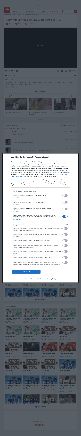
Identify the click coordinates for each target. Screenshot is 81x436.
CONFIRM (26, 272)
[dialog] (40, 218)
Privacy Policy (51, 279)
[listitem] (40, 191)
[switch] (65, 195)
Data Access (40, 279)
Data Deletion (29, 279)
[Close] (75, 157)
